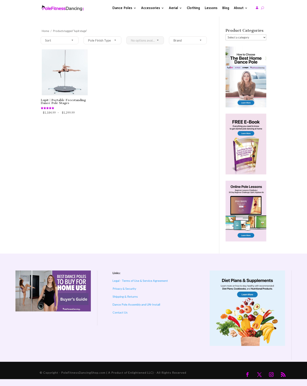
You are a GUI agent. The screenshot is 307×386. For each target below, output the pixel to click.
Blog (225, 8)
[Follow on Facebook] (247, 374)
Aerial (173, 8)
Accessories (150, 8)
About (239, 8)
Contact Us (120, 312)
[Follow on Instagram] (271, 374)
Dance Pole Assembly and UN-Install (136, 304)
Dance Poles (122, 8)
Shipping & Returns (125, 296)
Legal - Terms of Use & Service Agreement (140, 280)
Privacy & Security (124, 288)
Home (45, 31)
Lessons (211, 8)
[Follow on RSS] (283, 374)
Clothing (193, 8)
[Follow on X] (259, 374)
